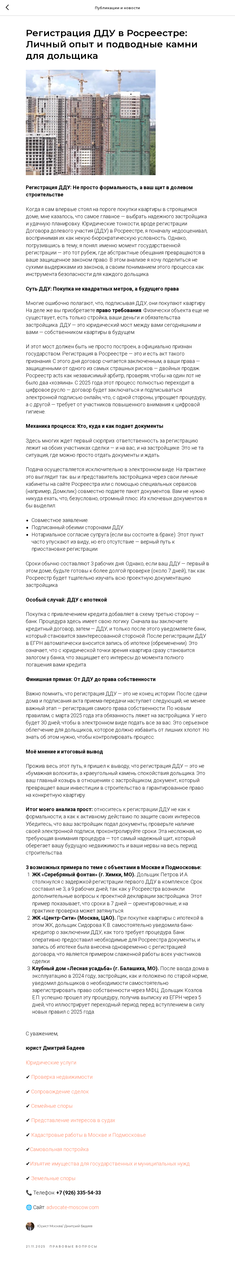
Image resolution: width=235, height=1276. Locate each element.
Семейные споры (52, 1106)
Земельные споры (53, 1178)
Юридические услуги (51, 1063)
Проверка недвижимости (62, 1077)
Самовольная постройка (59, 1149)
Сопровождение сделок (60, 1092)
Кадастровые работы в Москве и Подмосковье (88, 1135)
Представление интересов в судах (73, 1120)
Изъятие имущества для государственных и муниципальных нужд (110, 1164)
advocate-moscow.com (72, 1207)
